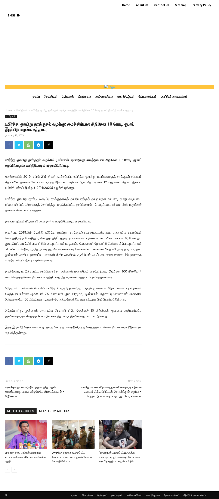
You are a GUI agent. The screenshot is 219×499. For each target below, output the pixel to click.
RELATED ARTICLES (20, 411)
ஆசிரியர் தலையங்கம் (194, 495)
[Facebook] (9, 145)
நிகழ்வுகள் (117, 495)
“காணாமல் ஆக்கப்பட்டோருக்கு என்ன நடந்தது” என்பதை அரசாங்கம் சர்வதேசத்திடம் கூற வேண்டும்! (119, 457)
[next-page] (14, 469)
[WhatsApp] (28, 145)
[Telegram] (38, 145)
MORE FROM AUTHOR (54, 411)
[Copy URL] (48, 145)
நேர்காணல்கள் (171, 495)
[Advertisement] (109, 53)
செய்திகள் (21, 110)
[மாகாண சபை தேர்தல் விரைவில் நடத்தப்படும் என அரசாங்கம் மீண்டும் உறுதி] (26, 434)
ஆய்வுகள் (102, 495)
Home (8, 110)
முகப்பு (74, 495)
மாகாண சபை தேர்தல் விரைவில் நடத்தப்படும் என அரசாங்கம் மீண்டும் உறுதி (25, 457)
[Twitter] (19, 145)
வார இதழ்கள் (153, 495)
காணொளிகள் (134, 495)
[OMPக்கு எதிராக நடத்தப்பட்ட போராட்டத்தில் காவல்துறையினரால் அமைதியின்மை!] (73, 434)
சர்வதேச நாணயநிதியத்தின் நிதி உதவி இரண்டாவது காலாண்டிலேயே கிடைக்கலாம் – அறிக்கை (35, 391)
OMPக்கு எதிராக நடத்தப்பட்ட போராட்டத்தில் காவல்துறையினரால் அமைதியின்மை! (72, 457)
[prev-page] (7, 469)
